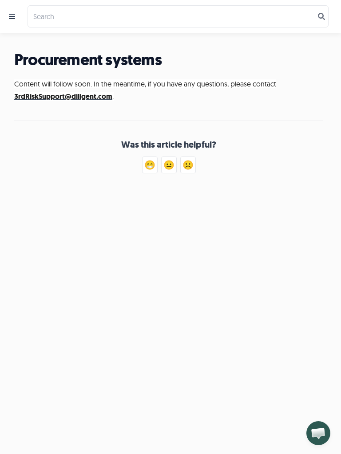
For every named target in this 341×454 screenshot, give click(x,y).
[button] (318, 433)
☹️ (188, 164)
